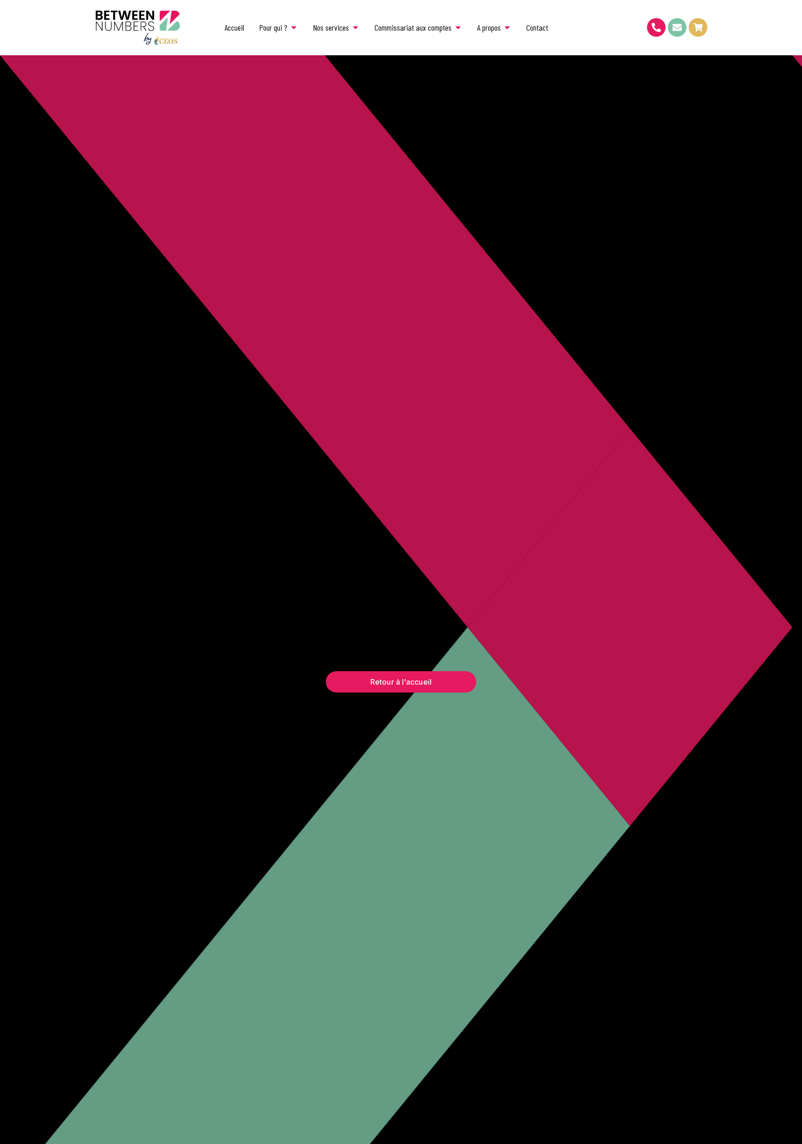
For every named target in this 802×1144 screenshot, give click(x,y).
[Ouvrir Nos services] (355, 27)
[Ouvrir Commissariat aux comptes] (458, 27)
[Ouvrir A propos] (507, 27)
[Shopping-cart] (698, 27)
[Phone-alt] (656, 27)
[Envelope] (677, 27)
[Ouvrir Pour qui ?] (294, 27)
